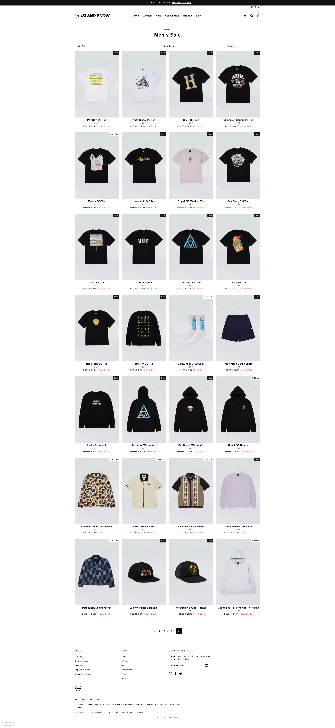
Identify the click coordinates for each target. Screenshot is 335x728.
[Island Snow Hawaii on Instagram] (170, 673)
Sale (198, 15)
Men (136, 15)
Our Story (79, 657)
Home (166, 30)
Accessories (172, 15)
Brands (187, 15)
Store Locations (81, 661)
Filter (83, 46)
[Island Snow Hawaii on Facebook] (175, 673)
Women (147, 15)
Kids (158, 15)
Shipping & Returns (83, 670)
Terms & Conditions (83, 674)
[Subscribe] (206, 665)
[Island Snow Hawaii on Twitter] (180, 673)
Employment (80, 665)
